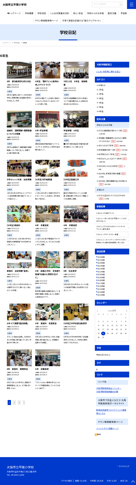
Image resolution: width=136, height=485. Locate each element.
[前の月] (97, 311)
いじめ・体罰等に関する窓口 (108, 71)
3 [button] (19, 402)
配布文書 (112, 13)
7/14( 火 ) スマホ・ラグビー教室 (107, 234)
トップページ (15, 13)
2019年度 (101, 277)
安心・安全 (78, 13)
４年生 (101, 102)
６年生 (101, 111)
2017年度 (101, 283)
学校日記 (41, 13)
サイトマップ (124, 466)
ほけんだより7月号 (112, 145)
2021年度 (101, 271)
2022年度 (101, 268)
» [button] (24, 402)
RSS (99, 434)
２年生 (101, 93)
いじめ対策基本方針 (59, 13)
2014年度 (101, 292)
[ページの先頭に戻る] (133, 482)
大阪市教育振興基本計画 (107, 391)
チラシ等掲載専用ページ (46, 20)
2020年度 (101, 274)
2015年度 (101, 289)
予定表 (124, 13)
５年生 (101, 107)
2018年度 (101, 280)
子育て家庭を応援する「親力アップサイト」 (81, 20)
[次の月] (126, 311)
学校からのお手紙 (95, 13)
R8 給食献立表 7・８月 (113, 149)
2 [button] (14, 402)
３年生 (101, 98)
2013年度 (101, 295)
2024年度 (101, 263)
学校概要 (29, 13)
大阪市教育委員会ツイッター (108, 388)
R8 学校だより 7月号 (113, 154)
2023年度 (101, 266)
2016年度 (101, 286)
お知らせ (102, 85)
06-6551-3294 (17, 474)
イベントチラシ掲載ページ (107, 428)
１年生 (101, 89)
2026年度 (101, 257)
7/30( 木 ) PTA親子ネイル (105, 213)
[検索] (119, 5)
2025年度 (101, 260)
